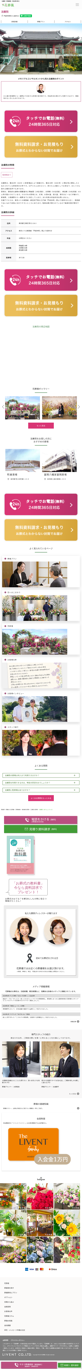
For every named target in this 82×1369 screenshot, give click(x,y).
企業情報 (5, 1340)
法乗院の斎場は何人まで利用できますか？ (22, 775)
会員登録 (7, 1306)
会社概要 (7, 1325)
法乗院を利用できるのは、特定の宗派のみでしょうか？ (27, 782)
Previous (4, 45)
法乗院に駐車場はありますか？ (17, 790)
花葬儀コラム (9, 1316)
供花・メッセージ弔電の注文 (14, 1330)
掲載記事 (73, 1021)
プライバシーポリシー (18, 1340)
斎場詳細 (14, 21)
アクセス (68, 21)
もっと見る (41, 425)
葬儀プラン (41, 21)
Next (77, 45)
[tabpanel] (41, 48)
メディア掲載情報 (41, 986)
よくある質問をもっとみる (41, 798)
